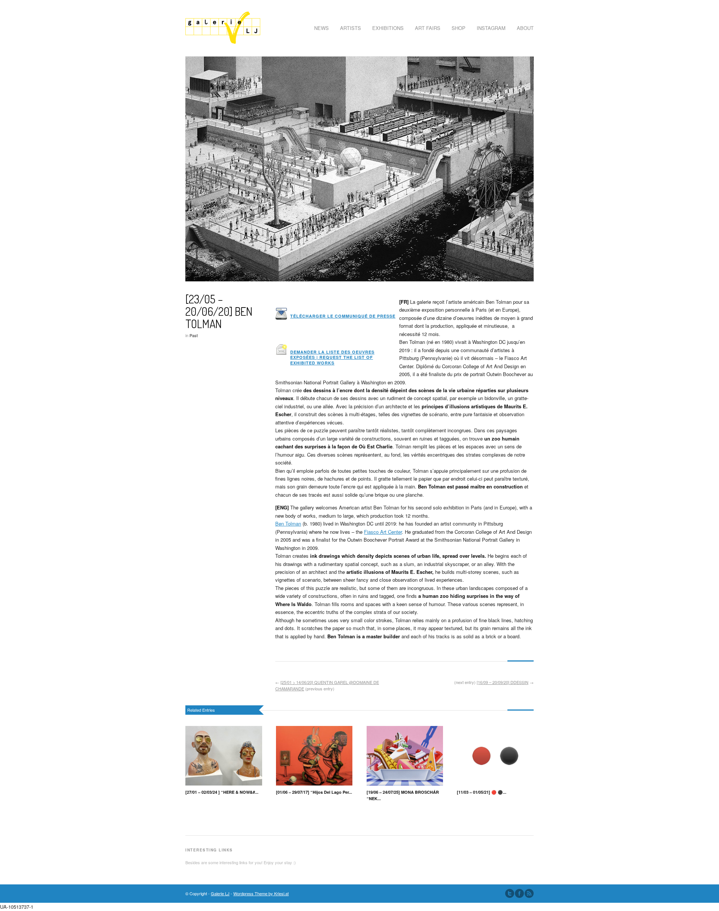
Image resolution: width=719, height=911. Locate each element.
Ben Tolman (288, 523)
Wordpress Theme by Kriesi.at (261, 893)
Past (193, 335)
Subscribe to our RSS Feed (529, 893)
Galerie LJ (220, 893)
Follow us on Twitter (509, 893)
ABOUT (525, 27)
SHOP (458, 27)
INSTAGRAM (491, 27)
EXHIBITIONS (388, 27)
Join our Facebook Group (519, 893)
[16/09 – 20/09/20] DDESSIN (502, 682)
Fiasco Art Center (383, 531)
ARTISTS (350, 27)
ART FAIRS (427, 27)
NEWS (321, 27)
